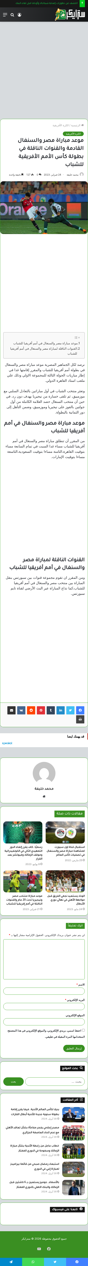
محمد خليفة (72, 174)
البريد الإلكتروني (75, 999)
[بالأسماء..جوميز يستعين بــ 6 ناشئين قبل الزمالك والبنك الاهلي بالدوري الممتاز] (73, 1187)
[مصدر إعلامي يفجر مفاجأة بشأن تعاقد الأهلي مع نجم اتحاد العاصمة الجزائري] (73, 1133)
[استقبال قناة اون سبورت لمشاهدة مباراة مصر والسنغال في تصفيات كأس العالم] (65, 832)
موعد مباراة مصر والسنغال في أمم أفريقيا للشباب (45, 343)
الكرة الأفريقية (61, 125)
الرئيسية (76, 125)
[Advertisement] (44, 69)
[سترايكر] (70, 14)
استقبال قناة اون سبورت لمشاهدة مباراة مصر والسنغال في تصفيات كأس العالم (66, 851)
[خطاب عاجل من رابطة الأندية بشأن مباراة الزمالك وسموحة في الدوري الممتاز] (73, 1151)
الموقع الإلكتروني (75, 1015)
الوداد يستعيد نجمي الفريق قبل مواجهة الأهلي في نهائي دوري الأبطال (66, 900)
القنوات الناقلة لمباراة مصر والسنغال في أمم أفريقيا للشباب (43, 351)
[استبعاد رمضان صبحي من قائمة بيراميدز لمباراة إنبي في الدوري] (73, 1169)
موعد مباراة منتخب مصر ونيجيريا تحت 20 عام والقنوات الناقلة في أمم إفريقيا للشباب (24, 900)
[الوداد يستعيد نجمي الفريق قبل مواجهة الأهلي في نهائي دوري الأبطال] (65, 881)
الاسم (80, 984)
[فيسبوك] (80, 710)
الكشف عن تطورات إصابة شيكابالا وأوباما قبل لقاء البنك (45, 3)
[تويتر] (70, 710)
